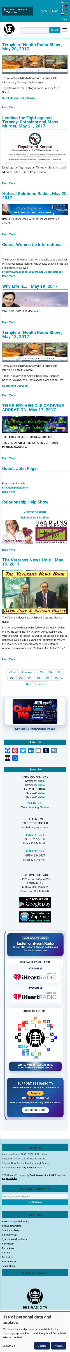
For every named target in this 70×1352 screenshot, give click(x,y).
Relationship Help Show (25, 502)
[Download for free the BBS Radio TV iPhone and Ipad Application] (35, 916)
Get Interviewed (10, 1235)
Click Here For (35, 803)
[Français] (63, 6)
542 (13, 677)
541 (61, 672)
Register (43, 11)
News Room (8, 1244)
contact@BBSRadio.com (29, 1167)
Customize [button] (9, 1345)
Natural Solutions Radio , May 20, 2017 (35, 195)
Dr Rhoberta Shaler (35, 511)
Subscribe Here (35, 1110)
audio (41, 780)
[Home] (9, 30)
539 (43, 672)
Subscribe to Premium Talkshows (17, 11)
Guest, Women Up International (32, 244)
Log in (55, 11)
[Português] (66, 10)
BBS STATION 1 (35, 835)
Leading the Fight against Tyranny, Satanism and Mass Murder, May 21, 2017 (30, 122)
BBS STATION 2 (35, 851)
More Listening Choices (35, 807)
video (41, 793)
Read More (8, 107)
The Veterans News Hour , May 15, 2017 (32, 562)
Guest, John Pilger (20, 468)
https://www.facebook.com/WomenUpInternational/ (32, 271)
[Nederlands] (66, 2)
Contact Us (7, 1257)
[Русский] (63, 14)
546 (49, 677)
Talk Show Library (10, 1230)
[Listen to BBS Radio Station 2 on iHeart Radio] (35, 996)
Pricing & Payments (11, 1226)
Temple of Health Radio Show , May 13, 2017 (32, 334)
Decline (42, 1345)
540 (52, 672)
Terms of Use (8, 1266)
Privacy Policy (9, 1261)
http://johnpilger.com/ (15, 487)
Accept (59, 1345)
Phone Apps (8, 1248)
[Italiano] (63, 10)
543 (22, 678)
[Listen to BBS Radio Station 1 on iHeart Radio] (35, 976)
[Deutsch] (66, 6)
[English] (63, 2)
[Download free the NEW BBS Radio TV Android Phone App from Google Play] (35, 902)
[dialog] (35, 1331)
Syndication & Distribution (14, 1239)
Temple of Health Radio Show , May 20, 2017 (32, 46)
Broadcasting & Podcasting (15, 1221)
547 (57, 677)
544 (31, 677)
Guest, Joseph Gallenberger (18, 98)
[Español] (66, 14)
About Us (6, 1252)
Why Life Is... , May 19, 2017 (30, 286)
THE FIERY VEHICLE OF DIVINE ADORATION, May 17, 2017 (33, 407)
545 (40, 677)
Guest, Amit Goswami (15, 385)
